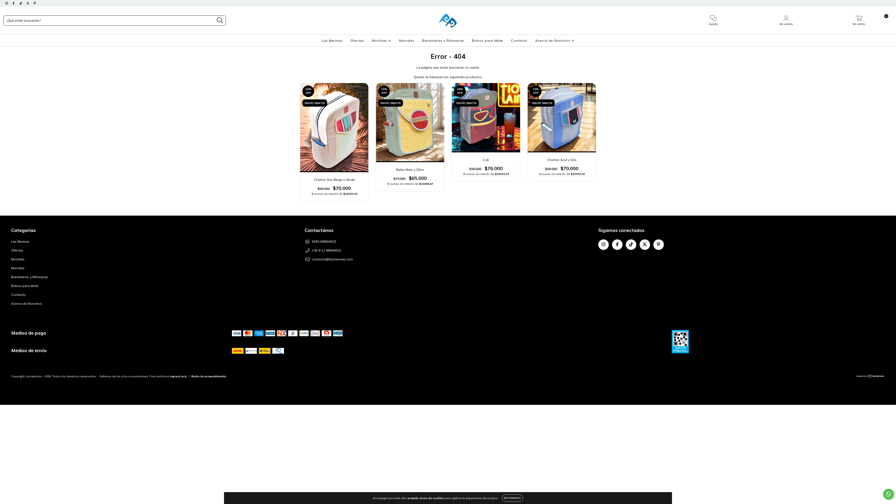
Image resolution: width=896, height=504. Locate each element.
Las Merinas (332, 40)
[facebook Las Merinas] (14, 3)
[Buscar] (219, 20)
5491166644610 (324, 241)
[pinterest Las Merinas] (35, 3)
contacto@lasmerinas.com (332, 259)
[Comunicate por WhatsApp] (888, 494)
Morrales (406, 40)
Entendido (512, 498)
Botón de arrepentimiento (208, 376)
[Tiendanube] (870, 376)
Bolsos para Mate (487, 40)
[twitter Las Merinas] (28, 3)
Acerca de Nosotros (553, 40)
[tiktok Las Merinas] (21, 3)
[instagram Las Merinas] (7, 3)
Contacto (519, 40)
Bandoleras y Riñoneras (443, 40)
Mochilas (380, 40)
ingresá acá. (178, 376)
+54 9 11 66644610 (326, 250)
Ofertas (357, 40)
